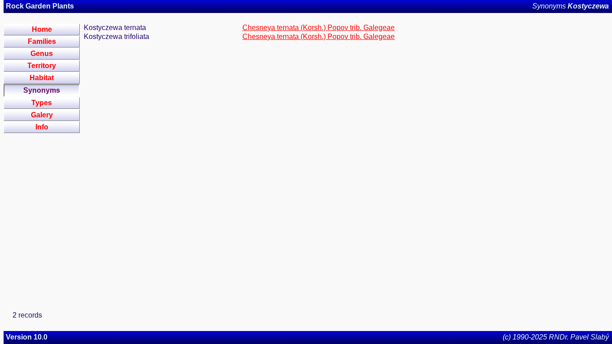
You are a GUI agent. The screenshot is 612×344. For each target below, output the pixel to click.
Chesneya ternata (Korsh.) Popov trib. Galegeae (318, 27)
